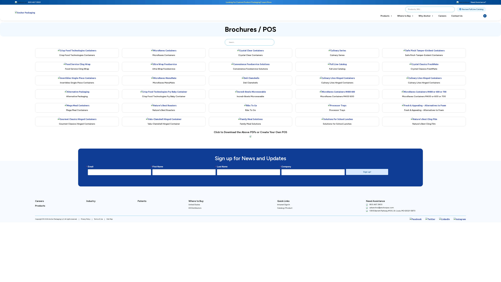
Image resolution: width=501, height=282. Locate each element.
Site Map (109, 214)
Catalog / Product (284, 203)
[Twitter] (435, 214)
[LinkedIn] (447, 214)
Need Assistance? (478, 2)
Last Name (222, 162)
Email (90, 162)
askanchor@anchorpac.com (381, 203)
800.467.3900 (34, 2)
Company (286, 162)
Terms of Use (98, 214)
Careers (442, 16)
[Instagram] (461, 214)
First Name (157, 162)
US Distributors (195, 203)
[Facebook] (422, 214)
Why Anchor (425, 16)
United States (194, 200)
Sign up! (367, 167)
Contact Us (457, 16)
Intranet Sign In (283, 200)
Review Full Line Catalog (472, 9)
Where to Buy (404, 16)
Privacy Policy (85, 214)
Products (385, 16)
